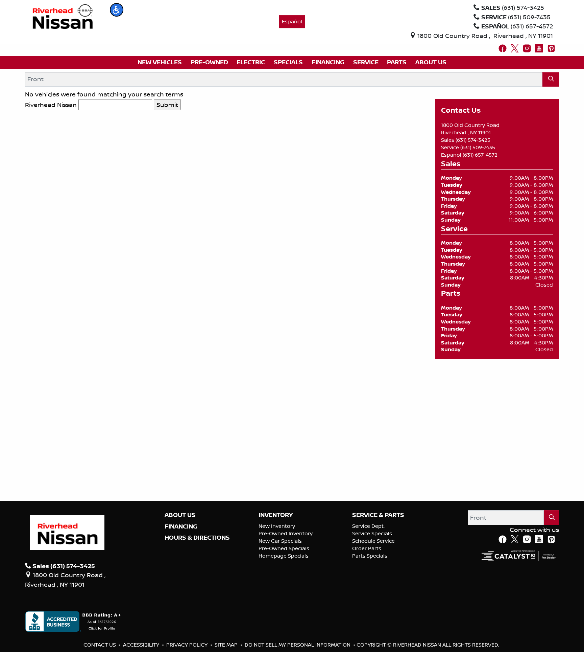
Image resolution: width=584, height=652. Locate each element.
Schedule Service (373, 540)
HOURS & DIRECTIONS (197, 537)
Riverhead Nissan (51, 104)
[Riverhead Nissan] (62, 16)
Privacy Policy (187, 644)
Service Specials (372, 533)
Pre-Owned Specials (284, 548)
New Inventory (277, 526)
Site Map (227, 644)
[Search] (550, 79)
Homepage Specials (284, 555)
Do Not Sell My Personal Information (298, 644)
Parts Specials (369, 555)
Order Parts (366, 548)
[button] (116, 10)
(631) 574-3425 (473, 139)
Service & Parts (378, 515)
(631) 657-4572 (480, 154)
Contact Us (100, 644)
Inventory (276, 515)
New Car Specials (280, 540)
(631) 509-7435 (477, 147)
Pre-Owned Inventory (286, 533)
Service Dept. (368, 526)
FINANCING (181, 526)
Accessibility (142, 644)
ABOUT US (180, 515)
